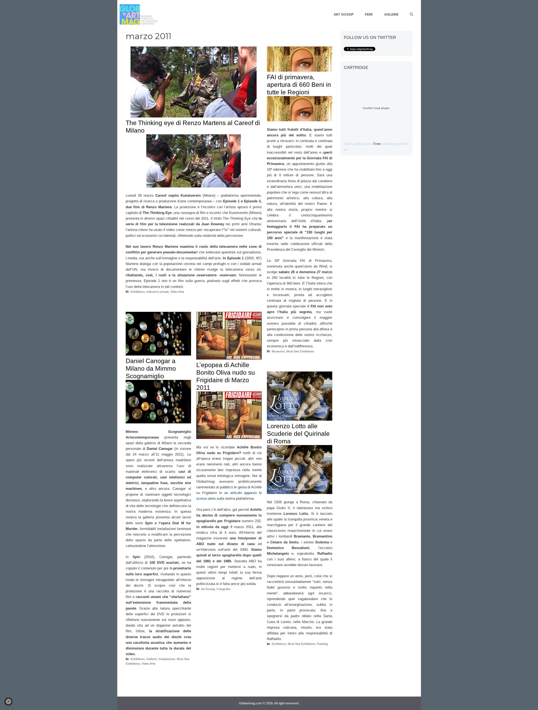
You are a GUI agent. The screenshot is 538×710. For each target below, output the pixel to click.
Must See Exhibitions (300, 351)
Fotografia (223, 589)
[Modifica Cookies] (8, 701)
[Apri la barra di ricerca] (411, 14)
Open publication (357, 144)
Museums (278, 351)
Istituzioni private (157, 291)
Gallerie (391, 14)
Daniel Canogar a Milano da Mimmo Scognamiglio (151, 368)
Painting (322, 643)
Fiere (369, 14)
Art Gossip (343, 14)
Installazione (166, 659)
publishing (389, 144)
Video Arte (177, 291)
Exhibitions (138, 291)
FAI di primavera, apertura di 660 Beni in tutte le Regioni (299, 85)
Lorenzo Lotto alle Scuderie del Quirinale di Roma (298, 434)
